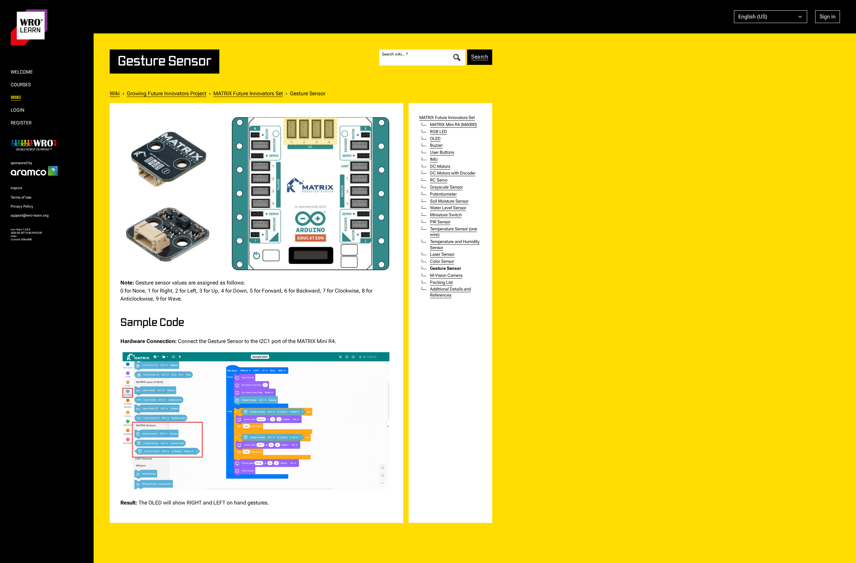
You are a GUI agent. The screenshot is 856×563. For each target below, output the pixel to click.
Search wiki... (393, 54)
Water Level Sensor (448, 207)
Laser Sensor (442, 254)
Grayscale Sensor (446, 187)
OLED (435, 138)
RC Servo (438, 180)
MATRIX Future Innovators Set (248, 93)
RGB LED (438, 131)
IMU (434, 159)
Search (479, 56)
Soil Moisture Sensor (449, 201)
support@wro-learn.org (29, 215)
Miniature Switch (446, 214)
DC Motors (440, 166)
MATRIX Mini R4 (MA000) (453, 124)
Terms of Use (21, 197)
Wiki (115, 93)
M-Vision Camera (446, 275)
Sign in (828, 16)
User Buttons (442, 152)
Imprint (16, 188)
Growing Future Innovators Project (166, 93)
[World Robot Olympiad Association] (47, 145)
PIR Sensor (440, 221)
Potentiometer (443, 194)
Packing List (441, 282)
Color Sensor (442, 261)
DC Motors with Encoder (452, 173)
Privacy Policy (22, 206)
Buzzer (436, 145)
